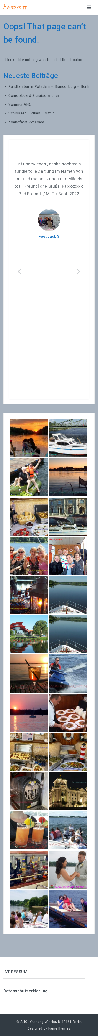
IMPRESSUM (15, 971)
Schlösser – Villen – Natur (31, 113)
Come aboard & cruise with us (34, 95)
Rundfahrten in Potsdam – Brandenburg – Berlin (49, 86)
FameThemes (59, 1028)
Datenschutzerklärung (25, 991)
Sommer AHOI (20, 104)
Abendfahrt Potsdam (26, 122)
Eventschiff (15, 7)
